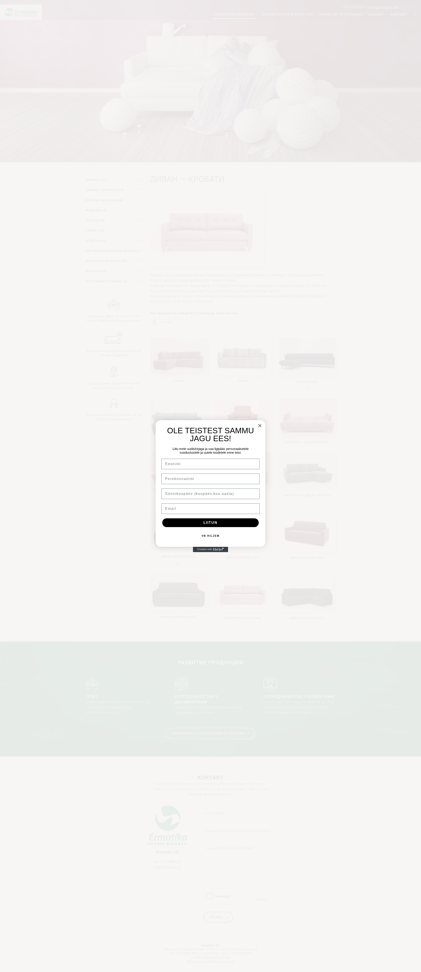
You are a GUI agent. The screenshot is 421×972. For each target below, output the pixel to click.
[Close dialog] (260, 425)
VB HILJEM (210, 535)
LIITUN (210, 522)
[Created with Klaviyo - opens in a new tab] (210, 549)
